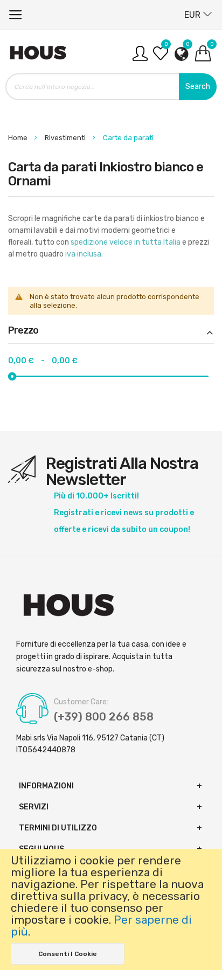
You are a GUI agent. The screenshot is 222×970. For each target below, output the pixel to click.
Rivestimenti (66, 138)
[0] (160, 57)
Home (18, 138)
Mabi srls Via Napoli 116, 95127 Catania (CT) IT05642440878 (90, 743)
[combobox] (111, 86)
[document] (111, 910)
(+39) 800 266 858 (104, 716)
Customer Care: (81, 702)
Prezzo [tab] (23, 330)
